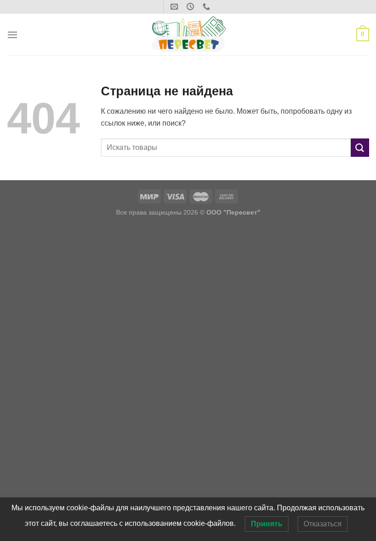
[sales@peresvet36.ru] (175, 6)
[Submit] (360, 147)
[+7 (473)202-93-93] (207, 6)
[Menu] (12, 34)
